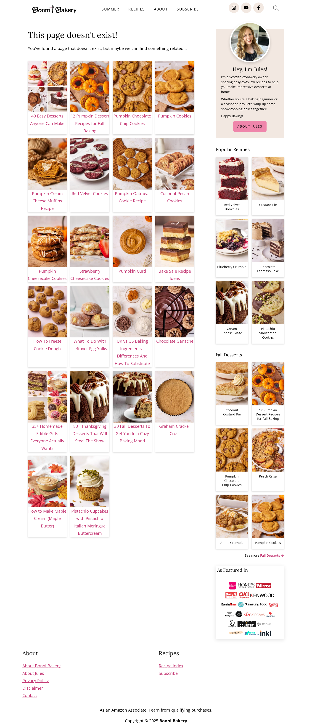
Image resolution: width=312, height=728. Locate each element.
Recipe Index (171, 665)
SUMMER (110, 9)
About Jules (249, 126)
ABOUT (161, 9)
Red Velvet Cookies (90, 193)
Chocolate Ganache (174, 341)
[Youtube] (246, 8)
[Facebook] (258, 8)
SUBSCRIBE (188, 9)
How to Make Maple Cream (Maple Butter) (47, 518)
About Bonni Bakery (41, 665)
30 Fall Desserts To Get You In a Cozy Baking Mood (132, 433)
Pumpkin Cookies (174, 116)
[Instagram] (234, 8)
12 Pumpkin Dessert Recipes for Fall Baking (90, 123)
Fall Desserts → (272, 555)
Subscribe (168, 673)
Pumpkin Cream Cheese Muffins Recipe (47, 201)
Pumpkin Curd (132, 271)
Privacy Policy (35, 680)
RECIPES (136, 9)
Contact (29, 695)
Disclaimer (32, 688)
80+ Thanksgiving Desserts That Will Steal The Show (89, 433)
